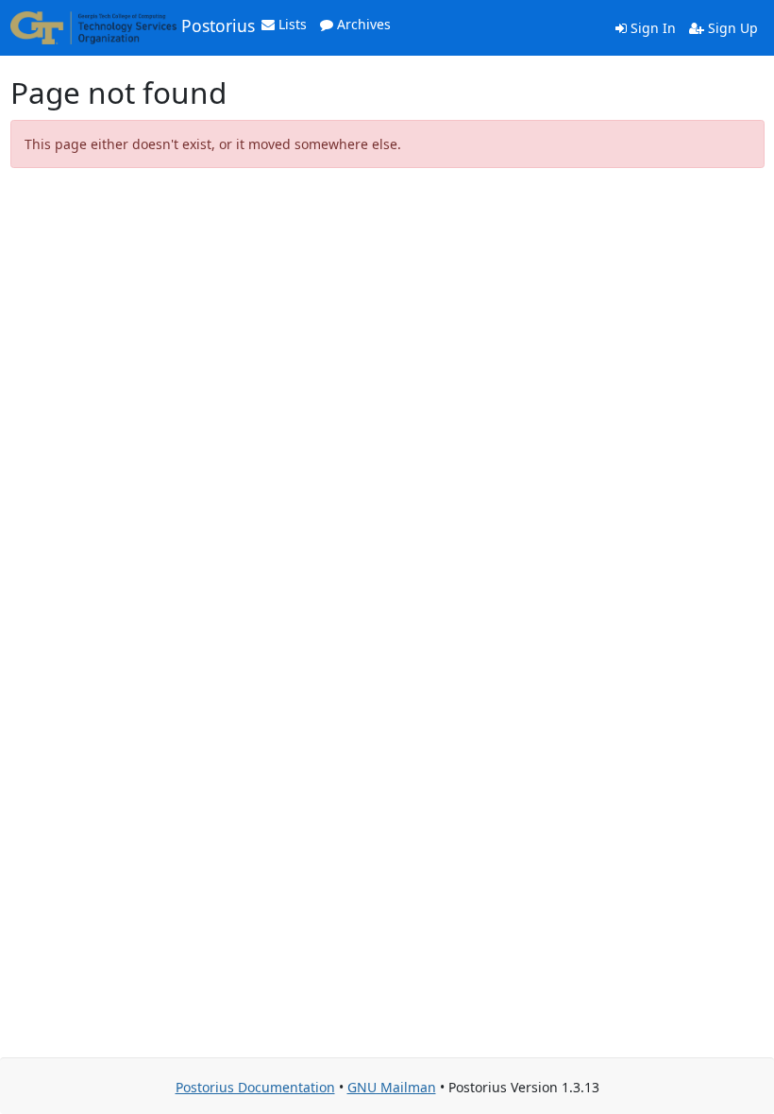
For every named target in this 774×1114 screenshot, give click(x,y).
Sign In (651, 28)
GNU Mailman (391, 1087)
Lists (291, 24)
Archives (362, 24)
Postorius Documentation (255, 1087)
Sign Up (731, 28)
